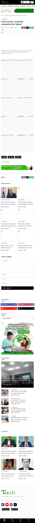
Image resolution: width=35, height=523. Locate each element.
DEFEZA (29, 6)
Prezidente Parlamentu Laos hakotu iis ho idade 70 (26, 475)
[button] (4, 520)
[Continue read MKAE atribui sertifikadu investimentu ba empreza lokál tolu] (26, 214)
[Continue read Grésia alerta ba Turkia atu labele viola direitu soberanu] (9, 192)
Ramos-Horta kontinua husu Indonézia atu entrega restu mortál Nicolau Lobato (8, 225)
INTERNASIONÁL (6, 199)
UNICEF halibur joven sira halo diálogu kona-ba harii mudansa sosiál (25, 247)
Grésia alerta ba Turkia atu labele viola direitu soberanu (8, 203)
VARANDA (4, 6)
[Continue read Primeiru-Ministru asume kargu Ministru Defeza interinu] (8, 464)
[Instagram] (25, 28)
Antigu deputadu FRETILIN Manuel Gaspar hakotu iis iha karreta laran (26, 452)
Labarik (4, 157)
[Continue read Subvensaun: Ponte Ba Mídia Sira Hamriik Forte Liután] (5, 392)
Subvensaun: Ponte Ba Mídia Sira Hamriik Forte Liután (19, 392)
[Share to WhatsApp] (30, 28)
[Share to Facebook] (22, 28)
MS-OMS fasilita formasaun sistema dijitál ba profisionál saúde (25, 203)
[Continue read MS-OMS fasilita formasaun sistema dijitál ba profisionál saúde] (26, 192)
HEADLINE (5, 19)
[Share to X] (27, 28)
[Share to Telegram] (33, 28)
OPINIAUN (15, 389)
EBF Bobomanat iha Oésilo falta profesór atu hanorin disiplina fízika (19, 419)
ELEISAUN (16, 6)
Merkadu (18, 157)
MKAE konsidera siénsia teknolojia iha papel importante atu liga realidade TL (8, 247)
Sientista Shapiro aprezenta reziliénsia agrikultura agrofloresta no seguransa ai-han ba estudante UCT (17, 379)
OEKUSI (14, 416)
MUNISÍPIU (10, 6)
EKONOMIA (22, 221)
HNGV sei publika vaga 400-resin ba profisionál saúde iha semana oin (8, 452)
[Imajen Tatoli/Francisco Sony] (9, 124)
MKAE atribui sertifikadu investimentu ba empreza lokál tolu (25, 225)
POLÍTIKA (23, 6)
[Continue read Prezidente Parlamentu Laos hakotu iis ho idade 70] (26, 464)
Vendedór (11, 157)
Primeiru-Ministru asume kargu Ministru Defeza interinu (7, 475)
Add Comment (7, 288)
